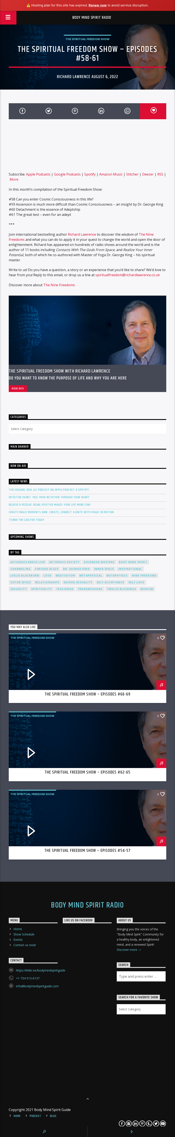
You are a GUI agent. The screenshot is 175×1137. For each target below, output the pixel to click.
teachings (64, 589)
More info (18, 388)
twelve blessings (121, 589)
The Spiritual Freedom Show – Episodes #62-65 (88, 772)
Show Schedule (23, 934)
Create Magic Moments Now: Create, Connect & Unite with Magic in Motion (61, 512)
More (14, 179)
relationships (47, 582)
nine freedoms (144, 575)
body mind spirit (133, 562)
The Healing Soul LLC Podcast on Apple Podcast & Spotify (49, 490)
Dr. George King (76, 569)
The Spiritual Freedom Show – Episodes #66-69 (88, 694)
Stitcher (132, 174)
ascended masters (99, 562)
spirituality (41, 589)
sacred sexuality (78, 582)
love (47, 575)
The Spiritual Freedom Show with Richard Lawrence (60, 371)
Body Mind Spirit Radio (91, 18)
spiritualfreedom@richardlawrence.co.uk (127, 275)
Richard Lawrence (82, 234)
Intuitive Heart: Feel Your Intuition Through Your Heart (49, 497)
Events (18, 940)
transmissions (90, 589)
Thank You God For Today (26, 520)
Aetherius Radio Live (27, 562)
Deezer (148, 174)
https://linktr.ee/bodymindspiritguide (40, 970)
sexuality (18, 589)
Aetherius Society (64, 562)
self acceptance (110, 582)
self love (136, 582)
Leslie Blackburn (24, 575)
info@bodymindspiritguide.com (37, 986)
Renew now (98, 5)
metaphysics (116, 575)
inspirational (130, 569)
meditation (65, 575)
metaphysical (90, 575)
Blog (53, 1116)
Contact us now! (24, 945)
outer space (20, 582)
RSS (160, 174)
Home (17, 929)
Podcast (35, 1116)
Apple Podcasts (38, 174)
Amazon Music (110, 174)
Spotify (90, 174)
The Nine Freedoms (59, 285)
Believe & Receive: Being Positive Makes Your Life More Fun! (50, 505)
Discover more (127, 950)
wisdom (146, 589)
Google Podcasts (67, 174)
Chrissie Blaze (47, 569)
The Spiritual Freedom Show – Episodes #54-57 (87, 850)
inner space (104, 569)
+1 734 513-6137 (27, 978)
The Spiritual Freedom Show (87, 39)
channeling (20, 569)
